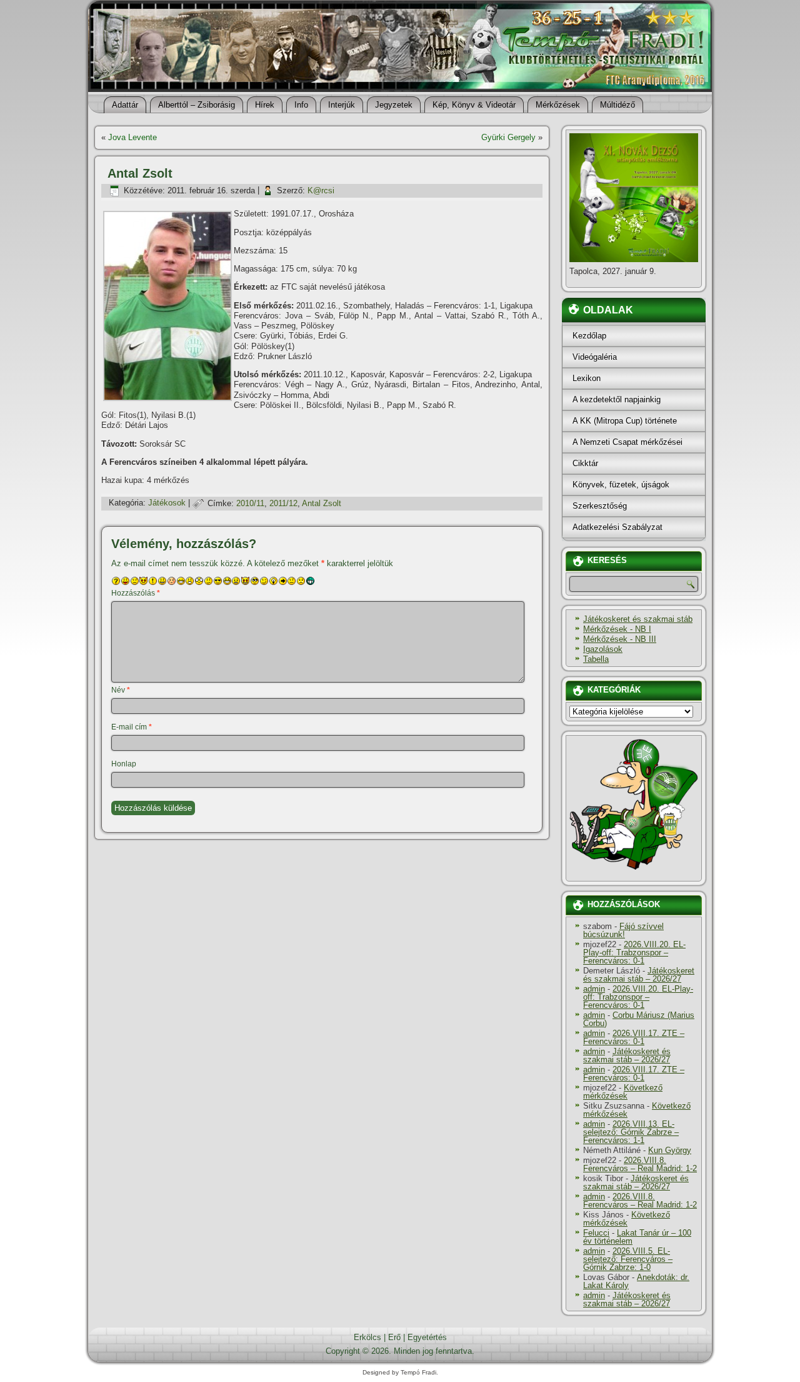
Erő (394, 1337)
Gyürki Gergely (508, 137)
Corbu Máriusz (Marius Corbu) (638, 1019)
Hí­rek (264, 104)
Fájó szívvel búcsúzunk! (623, 930)
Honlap (123, 764)
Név (120, 690)
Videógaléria (594, 357)
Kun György (669, 1150)
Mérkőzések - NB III (619, 639)
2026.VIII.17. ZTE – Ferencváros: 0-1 (633, 1037)
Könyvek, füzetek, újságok (620, 484)
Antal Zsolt (321, 503)
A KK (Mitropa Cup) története (624, 420)
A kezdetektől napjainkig (616, 399)
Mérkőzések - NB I (617, 629)
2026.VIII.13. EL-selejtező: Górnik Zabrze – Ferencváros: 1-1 (631, 1132)
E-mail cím (131, 727)
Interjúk (341, 104)
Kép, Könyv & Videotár (474, 104)
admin (594, 988)
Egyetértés (427, 1337)
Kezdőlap (589, 335)
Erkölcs (367, 1337)
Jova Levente (132, 137)
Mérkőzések (558, 104)
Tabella (596, 659)
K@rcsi (321, 190)
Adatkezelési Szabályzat (617, 527)
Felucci (596, 1232)
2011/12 (283, 503)
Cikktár (585, 463)
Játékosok (167, 503)
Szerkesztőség (599, 506)
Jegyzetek (393, 104)
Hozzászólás (135, 593)
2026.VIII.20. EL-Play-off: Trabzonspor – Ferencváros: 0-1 (634, 952)
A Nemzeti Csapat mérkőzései (627, 442)
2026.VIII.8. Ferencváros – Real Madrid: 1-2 (640, 1164)
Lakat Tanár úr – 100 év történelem (637, 1237)
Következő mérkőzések (622, 1091)
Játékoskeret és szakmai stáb (637, 619)
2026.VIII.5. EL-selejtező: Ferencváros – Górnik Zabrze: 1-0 (627, 1259)
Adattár (125, 104)
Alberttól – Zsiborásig (196, 104)
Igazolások (602, 649)
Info (301, 104)
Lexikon (586, 378)
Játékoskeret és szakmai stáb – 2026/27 (638, 974)
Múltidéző (617, 104)
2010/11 (250, 503)
